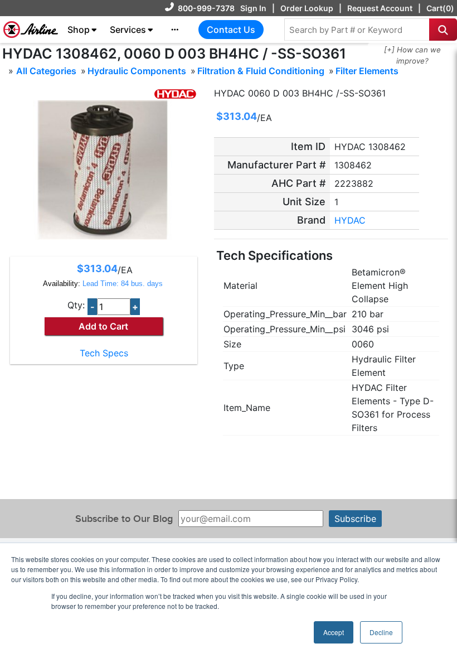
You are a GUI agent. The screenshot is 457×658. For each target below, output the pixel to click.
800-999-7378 (206, 8)
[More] (175, 29)
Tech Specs (104, 353)
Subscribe (355, 518)
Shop (78, 29)
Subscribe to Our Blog (124, 519)
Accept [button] (333, 632)
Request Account (379, 8)
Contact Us (231, 29)
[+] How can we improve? (412, 55)
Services (128, 29)
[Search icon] (443, 29)
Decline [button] (381, 632)
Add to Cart (103, 326)
